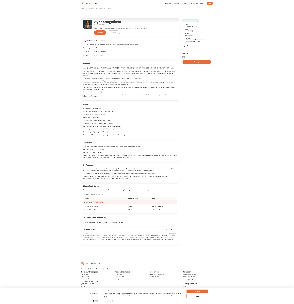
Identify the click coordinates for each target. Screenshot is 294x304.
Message (100, 32)
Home (82, 8)
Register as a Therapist (197, 3)
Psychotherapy (90, 8)
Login (209, 3)
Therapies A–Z (119, 274)
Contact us (152, 278)
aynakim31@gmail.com (191, 31)
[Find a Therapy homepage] (90, 3)
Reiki (82, 285)
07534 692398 (189, 35)
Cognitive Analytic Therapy (92, 222)
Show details (107, 301)
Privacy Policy (187, 278)
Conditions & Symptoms (189, 274)
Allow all (197, 291)
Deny (197, 296)
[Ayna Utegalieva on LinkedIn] (183, 57)
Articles (176, 3)
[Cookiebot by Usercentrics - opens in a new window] (94, 301)
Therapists (99, 8)
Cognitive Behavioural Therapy (113, 222)
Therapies (168, 3)
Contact (184, 3)
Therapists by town (120, 276)
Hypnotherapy (85, 280)
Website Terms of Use (189, 276)
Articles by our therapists (156, 274)
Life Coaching (85, 278)
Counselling (84, 274)
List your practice (154, 276)
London (187, 24)
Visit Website (113, 32)
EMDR (83, 286)
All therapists (119, 278)
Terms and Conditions (189, 280)
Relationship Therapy (87, 283)
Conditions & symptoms (122, 280)
